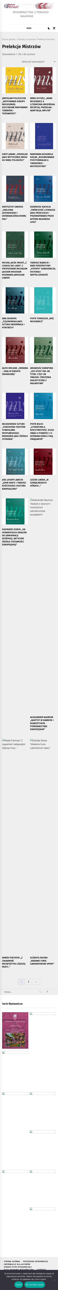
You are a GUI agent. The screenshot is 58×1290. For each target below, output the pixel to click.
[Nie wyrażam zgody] (54, 1280)
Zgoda (18, 1284)
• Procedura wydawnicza (35, 1261)
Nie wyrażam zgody (35, 1284)
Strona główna (8, 39)
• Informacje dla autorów (16, 1264)
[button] (49, 28)
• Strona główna (11, 1261)
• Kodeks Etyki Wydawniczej (17, 1267)
